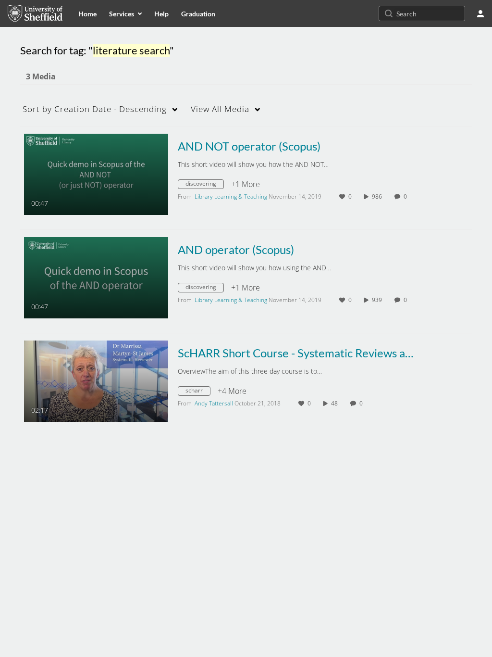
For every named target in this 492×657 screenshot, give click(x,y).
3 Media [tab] (41, 76)
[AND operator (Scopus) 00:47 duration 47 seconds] (96, 277)
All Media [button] (220, 108)
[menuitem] (87, 13)
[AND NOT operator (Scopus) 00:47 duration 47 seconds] (96, 173)
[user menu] (480, 13)
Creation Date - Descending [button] (95, 108)
